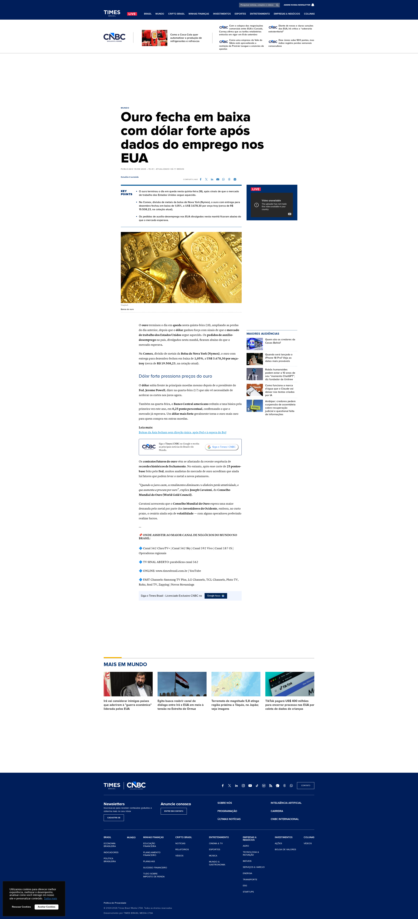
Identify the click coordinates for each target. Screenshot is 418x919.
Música (213, 855)
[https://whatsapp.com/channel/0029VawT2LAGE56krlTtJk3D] (291, 785)
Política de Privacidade (115, 903)
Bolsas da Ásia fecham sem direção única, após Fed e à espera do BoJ (182, 432)
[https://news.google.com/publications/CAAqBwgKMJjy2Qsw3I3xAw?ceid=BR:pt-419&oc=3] (277, 785)
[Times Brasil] (112, 13)
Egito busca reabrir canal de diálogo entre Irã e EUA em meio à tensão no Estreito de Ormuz (181, 705)
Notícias (180, 843)
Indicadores (111, 852)
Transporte (250, 879)
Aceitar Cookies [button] (46, 906)
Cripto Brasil (176, 13)
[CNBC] (114, 37)
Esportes (240, 13)
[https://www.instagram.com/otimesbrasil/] (243, 785)
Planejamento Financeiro (152, 854)
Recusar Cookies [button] (21, 906)
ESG (245, 885)
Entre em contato (173, 811)
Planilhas (149, 861)
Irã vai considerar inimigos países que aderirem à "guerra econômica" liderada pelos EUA (128, 705)
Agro (246, 845)
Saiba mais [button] (50, 898)
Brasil (148, 13)
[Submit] (277, 5)
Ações (278, 843)
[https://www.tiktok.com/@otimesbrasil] (257, 785)
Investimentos (222, 13)
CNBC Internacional (285, 819)
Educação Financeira (149, 845)
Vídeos (179, 855)
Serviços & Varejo (254, 867)
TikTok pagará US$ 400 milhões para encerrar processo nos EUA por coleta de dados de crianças (289, 705)
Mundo (159, 13)
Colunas (309, 13)
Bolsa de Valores (285, 849)
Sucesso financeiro (155, 867)
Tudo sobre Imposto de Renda (154, 875)
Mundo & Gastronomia (217, 863)
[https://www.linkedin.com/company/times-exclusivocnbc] (236, 785)
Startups (248, 891)
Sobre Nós (224, 803)
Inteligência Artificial (286, 803)
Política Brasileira (110, 860)
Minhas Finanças (199, 13)
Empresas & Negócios (287, 13)
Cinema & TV (216, 843)
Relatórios (182, 849)
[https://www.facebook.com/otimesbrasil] (223, 785)
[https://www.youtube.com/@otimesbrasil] (250, 785)
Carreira (277, 811)
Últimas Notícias (229, 819)
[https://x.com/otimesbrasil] (229, 785)
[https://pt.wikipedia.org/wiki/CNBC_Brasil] (264, 785)
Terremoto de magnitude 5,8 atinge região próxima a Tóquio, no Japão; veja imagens (235, 705)
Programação (227, 811)
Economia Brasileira (110, 845)
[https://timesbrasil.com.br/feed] (271, 785)
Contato (305, 785)
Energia (247, 873)
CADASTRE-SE (113, 818)
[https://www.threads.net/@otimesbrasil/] (284, 785)
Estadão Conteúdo (130, 177)
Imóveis (247, 861)
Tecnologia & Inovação (251, 853)
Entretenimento (260, 13)
